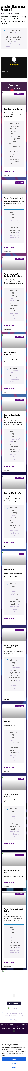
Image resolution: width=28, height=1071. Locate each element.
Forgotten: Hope (9, 569)
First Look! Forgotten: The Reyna (12, 416)
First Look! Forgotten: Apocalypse (11, 353)
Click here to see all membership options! (14, 44)
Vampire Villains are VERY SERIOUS (12, 795)
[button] (14, 995)
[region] (14, 1056)
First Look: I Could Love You (13, 493)
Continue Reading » (9, 171)
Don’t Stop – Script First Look (13, 109)
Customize (14, 1063)
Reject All (14, 1067)
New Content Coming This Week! (12, 871)
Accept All (14, 1059)
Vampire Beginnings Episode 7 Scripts (13, 910)
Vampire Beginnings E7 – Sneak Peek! (12, 646)
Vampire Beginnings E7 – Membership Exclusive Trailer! (13, 275)
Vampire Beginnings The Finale (13, 198)
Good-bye (7, 721)
